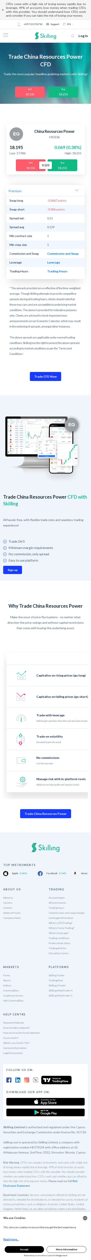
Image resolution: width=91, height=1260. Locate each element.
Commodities (11, 990)
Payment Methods (13, 1022)
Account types (57, 897)
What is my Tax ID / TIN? (16, 1042)
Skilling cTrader (57, 985)
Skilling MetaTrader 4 (60, 990)
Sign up (13, 570)
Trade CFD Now (45, 376)
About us (8, 897)
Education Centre (59, 953)
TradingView (56, 980)
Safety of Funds (12, 912)
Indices (7, 985)
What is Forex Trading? (61, 928)
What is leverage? (59, 933)
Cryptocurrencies (13, 995)
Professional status (59, 943)
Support (55, 24)
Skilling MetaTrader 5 (60, 995)
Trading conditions (59, 938)
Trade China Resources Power (46, 813)
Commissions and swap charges (67, 912)
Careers (7, 902)
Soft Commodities (13, 1000)
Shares (7, 980)
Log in (83, 36)
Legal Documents (13, 1053)
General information (14, 1048)
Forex (6, 975)
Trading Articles (57, 948)
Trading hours (56, 907)
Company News (12, 917)
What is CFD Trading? (60, 922)
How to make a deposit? (16, 1027)
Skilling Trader (57, 975)
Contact (7, 907)
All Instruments (57, 902)
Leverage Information (61, 917)
